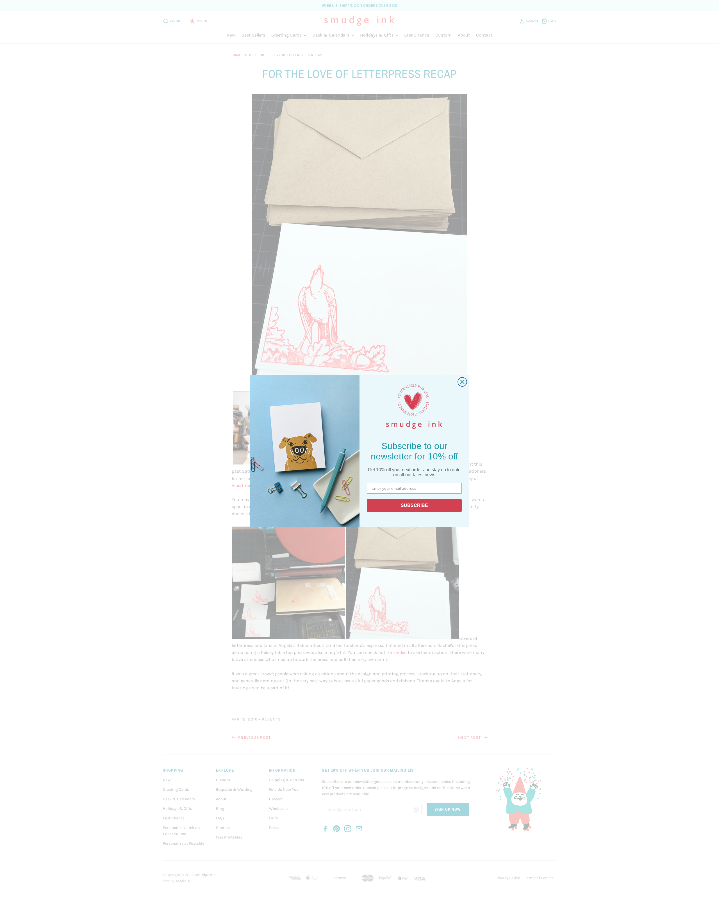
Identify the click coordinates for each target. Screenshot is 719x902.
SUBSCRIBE (414, 505)
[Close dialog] (462, 381)
